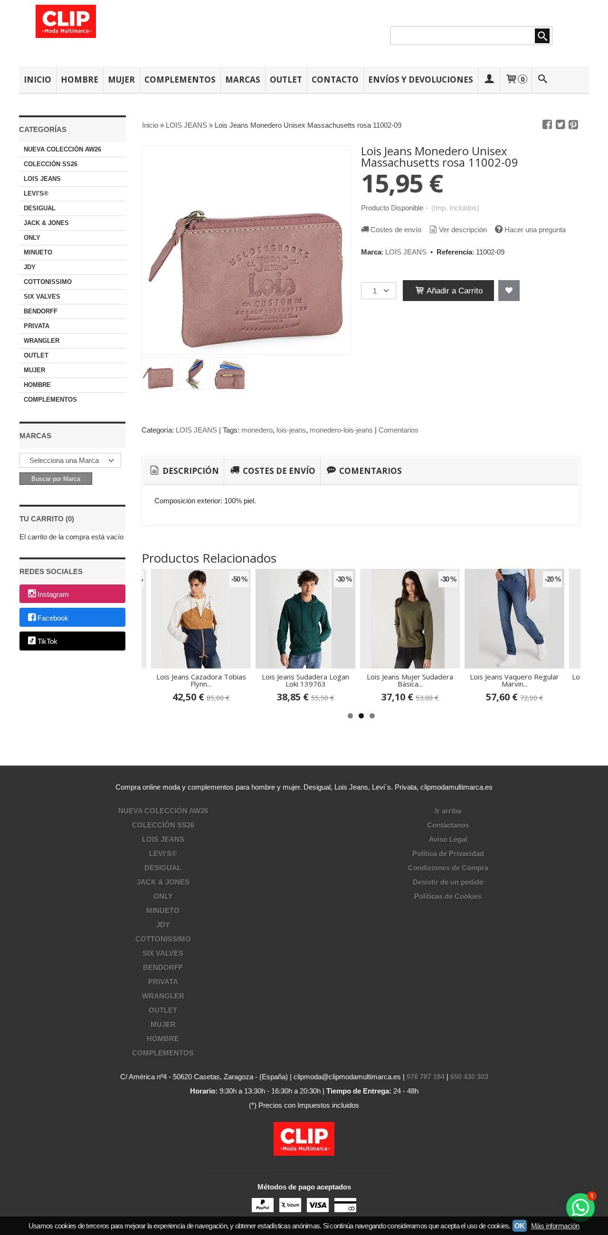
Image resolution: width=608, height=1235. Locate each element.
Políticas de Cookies (448, 896)
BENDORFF (40, 311)
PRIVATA (36, 326)
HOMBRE (79, 79)
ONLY (32, 237)
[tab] (183, 471)
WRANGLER (41, 340)
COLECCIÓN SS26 (50, 164)
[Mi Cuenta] (489, 79)
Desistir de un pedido (448, 882)
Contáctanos (448, 825)
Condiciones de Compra (448, 868)
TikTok (47, 642)
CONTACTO (335, 79)
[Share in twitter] (560, 125)
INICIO (37, 79)
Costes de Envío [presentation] (278, 470)
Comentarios (398, 430)
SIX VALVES (42, 296)
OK (519, 1226)
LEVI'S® (36, 193)
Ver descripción (463, 230)
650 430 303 (469, 1077)
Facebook (53, 618)
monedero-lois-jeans (341, 430)
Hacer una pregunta (535, 230)
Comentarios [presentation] (369, 470)
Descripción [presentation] (190, 470)
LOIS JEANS (42, 178)
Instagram (53, 594)
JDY (30, 267)
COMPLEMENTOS (180, 79)
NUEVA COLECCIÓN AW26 (62, 149)
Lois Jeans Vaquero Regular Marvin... (514, 680)
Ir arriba (448, 811)
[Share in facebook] (547, 125)
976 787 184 (426, 1077)
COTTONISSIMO (48, 281)
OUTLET (286, 79)
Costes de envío (395, 230)
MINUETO (38, 252)
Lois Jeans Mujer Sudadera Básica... (410, 680)
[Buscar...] (543, 79)
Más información (555, 1226)
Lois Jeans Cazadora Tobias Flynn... (201, 680)
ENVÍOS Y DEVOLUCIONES (420, 79)
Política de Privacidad (448, 853)
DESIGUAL (40, 208)
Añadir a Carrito (454, 290)
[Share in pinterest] (573, 125)
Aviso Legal (448, 839)
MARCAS (242, 79)
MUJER (121, 79)
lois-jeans (291, 430)
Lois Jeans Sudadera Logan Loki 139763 (305, 680)
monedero (257, 430)
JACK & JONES (46, 222)
